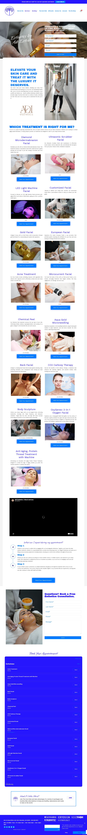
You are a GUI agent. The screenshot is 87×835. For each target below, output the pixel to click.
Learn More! (60, 1)
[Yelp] (7, 827)
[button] (81, 10)
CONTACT (23, 829)
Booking (34, 10)
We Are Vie (20, 10)
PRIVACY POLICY (16, 829)
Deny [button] (66, 832)
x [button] (84, 823)
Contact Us (58, 10)
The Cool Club (43, 10)
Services (27, 10)
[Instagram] (5, 827)
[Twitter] (11, 827)
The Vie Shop (72, 10)
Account (64, 10)
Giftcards (50, 10)
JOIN (70, 797)
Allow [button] (79, 832)
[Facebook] (9, 827)
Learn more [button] (65, 828)
